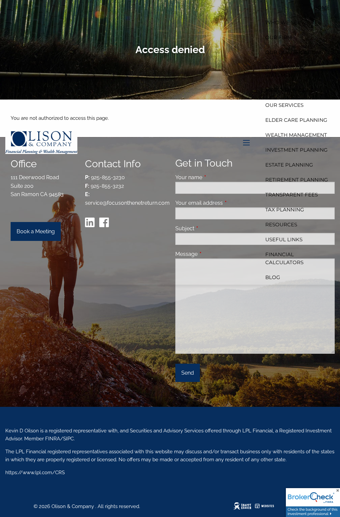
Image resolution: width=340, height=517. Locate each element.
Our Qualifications (294, 52)
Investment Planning (296, 150)
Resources (281, 224)
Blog (272, 277)
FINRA (52, 439)
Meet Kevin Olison (291, 90)
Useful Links (283, 239)
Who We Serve (286, 22)
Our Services (284, 105)
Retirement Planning (296, 180)
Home (321, 7)
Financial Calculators (284, 258)
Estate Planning (289, 165)
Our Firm (278, 37)
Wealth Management (296, 135)
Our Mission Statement (283, 71)
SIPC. (69, 439)
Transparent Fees (291, 194)
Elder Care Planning (296, 120)
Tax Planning (284, 209)
